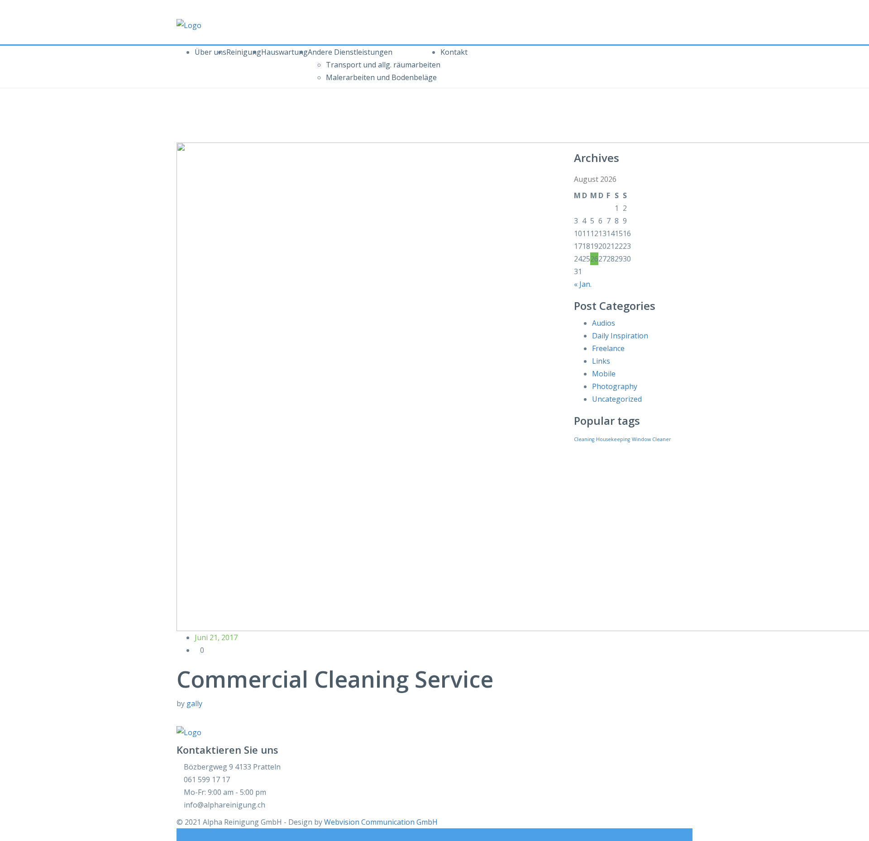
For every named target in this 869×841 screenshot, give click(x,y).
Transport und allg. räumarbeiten (383, 65)
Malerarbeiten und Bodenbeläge (381, 77)
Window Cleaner (651, 439)
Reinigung (243, 52)
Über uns (210, 52)
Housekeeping (613, 439)
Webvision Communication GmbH (381, 822)
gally (194, 703)
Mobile (604, 374)
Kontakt (454, 52)
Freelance (608, 348)
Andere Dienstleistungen (350, 52)
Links (601, 361)
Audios (603, 323)
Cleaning (584, 439)
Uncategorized (617, 399)
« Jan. (583, 284)
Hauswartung (284, 52)
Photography (614, 386)
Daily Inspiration (620, 336)
